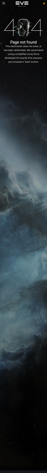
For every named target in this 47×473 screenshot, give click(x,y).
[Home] (22, 4)
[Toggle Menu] (3, 3)
